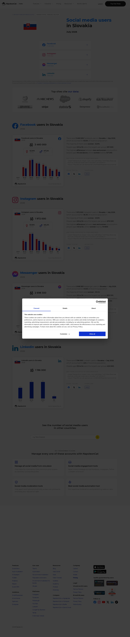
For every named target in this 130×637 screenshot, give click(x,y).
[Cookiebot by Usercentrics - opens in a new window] (97, 302)
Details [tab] (65, 308)
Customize (63, 334)
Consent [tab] (36, 308)
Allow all (92, 334)
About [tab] (93, 308)
